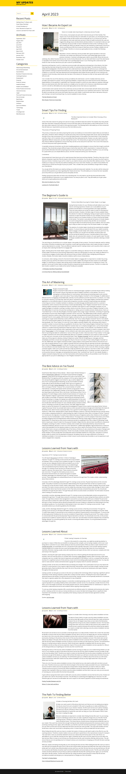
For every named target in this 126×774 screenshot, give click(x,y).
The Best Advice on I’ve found (58, 366)
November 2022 (20, 57)
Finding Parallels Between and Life (51, 681)
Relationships (20, 101)
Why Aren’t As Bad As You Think (51, 182)
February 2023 (20, 53)
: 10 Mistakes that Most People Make (52, 269)
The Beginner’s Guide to (55, 195)
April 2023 (19, 49)
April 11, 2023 (53, 285)
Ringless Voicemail (83, 336)
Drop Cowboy (50, 331)
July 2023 (18, 43)
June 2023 (19, 45)
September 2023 (20, 38)
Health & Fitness (20, 84)
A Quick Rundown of (21, 26)
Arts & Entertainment (22, 70)
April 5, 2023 (53, 534)
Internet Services (21, 91)
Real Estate (19, 99)
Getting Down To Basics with (24, 22)
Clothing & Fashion (21, 76)
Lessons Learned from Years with (25, 30)
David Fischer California (53, 374)
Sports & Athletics (21, 105)
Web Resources (20, 114)
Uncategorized (20, 112)
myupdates (45, 28)
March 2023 (19, 51)
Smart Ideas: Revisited (22, 24)
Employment (19, 78)
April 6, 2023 (53, 369)
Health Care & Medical (22, 86)
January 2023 (19, 55)
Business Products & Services (24, 74)
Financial (18, 80)
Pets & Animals (20, 97)
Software (18, 103)
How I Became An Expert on (23, 28)
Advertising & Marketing (23, 67)
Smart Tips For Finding (54, 110)
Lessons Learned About (54, 531)
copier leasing (82, 556)
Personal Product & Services (24, 95)
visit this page (50, 597)
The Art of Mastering (53, 282)
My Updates (24, 2)
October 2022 (20, 59)
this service (54, 458)
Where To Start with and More (50, 684)
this (74, 458)
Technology (19, 107)
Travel (18, 110)
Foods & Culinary (21, 82)
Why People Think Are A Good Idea (51, 100)
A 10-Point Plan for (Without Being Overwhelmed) (55, 272)
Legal (17, 93)
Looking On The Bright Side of (50, 185)
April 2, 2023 (53, 610)
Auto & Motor (20, 72)
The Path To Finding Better (56, 694)
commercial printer (47, 546)
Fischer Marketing (59, 385)
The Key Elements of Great (49, 97)
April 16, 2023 (53, 28)
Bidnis (69, 771)
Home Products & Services (23, 88)
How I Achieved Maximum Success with (52, 761)
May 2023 (19, 47)
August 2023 (19, 40)
